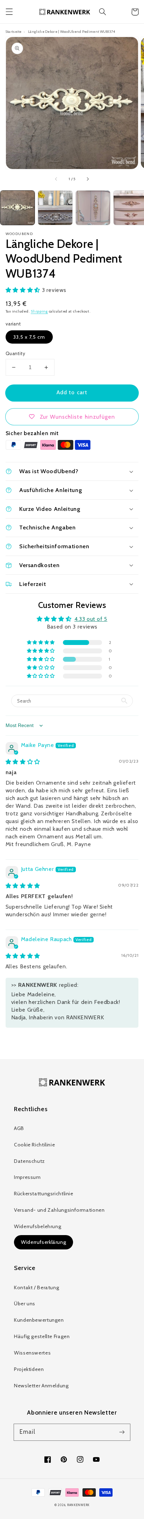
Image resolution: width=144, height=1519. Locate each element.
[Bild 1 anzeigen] (17, 207)
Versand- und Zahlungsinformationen (59, 1210)
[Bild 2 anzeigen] (55, 207)
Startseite (14, 31)
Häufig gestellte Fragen (42, 1336)
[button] (9, 12)
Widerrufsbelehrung (37, 1226)
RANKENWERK (78, 1505)
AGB (19, 1128)
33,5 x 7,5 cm (29, 337)
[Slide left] (56, 179)
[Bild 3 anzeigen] (92, 207)
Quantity (15, 353)
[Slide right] (87, 179)
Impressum (27, 1177)
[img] (23, 761)
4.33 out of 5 (90, 619)
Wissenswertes (32, 1353)
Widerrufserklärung (43, 1242)
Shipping (39, 311)
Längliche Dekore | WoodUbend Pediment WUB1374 (71, 31)
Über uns (24, 1303)
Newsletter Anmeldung (41, 1385)
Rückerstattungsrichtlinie (43, 1193)
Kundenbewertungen (39, 1320)
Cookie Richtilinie (34, 1145)
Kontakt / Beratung (36, 1287)
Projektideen (29, 1369)
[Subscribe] (122, 1432)
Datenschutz (29, 1161)
